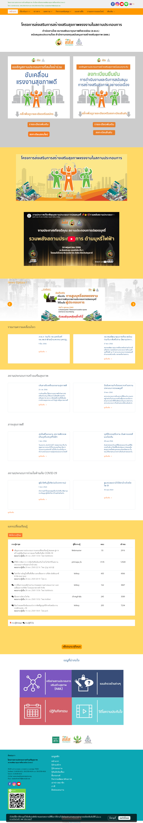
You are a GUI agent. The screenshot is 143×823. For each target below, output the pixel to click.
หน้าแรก (12, 11)
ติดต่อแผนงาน (57, 790)
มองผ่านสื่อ (79, 11)
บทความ (47, 11)
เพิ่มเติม (110, 11)
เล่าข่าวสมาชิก (57, 782)
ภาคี (53, 786)
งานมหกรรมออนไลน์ (95, 11)
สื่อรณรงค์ (55, 775)
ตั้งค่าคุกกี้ (112, 818)
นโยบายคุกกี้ (28, 819)
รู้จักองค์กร (56, 765)
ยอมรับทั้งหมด (124, 818)
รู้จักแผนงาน (56, 768)
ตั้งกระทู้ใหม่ (16, 535)
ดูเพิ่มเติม (42, 351)
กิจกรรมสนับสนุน (63, 11)
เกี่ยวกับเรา (24, 11)
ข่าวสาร (37, 11)
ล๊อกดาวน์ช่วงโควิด (21, 596)
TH (133, 4)
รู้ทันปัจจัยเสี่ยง (57, 772)
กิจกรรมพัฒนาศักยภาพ (61, 779)
